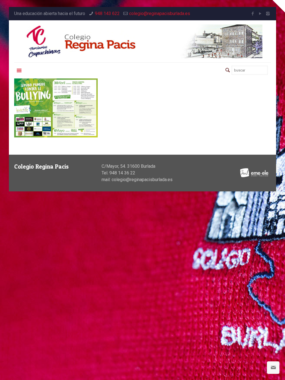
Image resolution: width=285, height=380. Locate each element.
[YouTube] (260, 13)
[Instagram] (268, 13)
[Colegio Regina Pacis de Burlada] (142, 41)
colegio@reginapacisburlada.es (159, 13)
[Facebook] (253, 13)
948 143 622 (107, 13)
